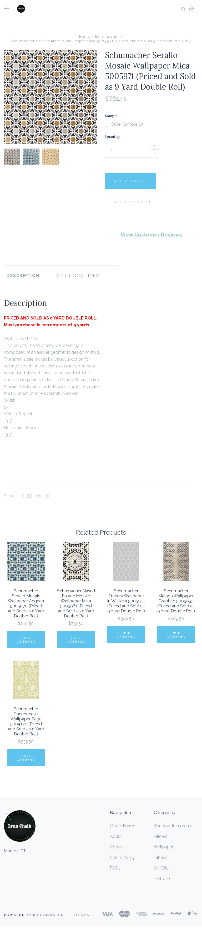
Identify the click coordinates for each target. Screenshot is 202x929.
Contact (117, 846)
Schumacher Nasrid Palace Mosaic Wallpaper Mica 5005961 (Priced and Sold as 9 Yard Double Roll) (76, 603)
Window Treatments (173, 825)
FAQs (115, 868)
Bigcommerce (48, 915)
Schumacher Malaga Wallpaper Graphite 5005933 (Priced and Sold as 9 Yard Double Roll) (176, 600)
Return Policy (122, 857)
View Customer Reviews (151, 235)
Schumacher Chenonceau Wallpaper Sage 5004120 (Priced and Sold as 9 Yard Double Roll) (26, 721)
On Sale (161, 868)
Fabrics (160, 857)
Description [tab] (23, 275)
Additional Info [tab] (78, 275)
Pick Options (26, 640)
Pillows (160, 836)
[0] (191, 8)
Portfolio (162, 878)
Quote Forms (122, 825)
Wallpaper (163, 846)
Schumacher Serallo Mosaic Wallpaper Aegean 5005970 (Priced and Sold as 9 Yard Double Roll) (26, 603)
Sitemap (83, 915)
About (116, 836)
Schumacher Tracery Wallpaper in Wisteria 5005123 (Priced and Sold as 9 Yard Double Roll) (126, 600)
